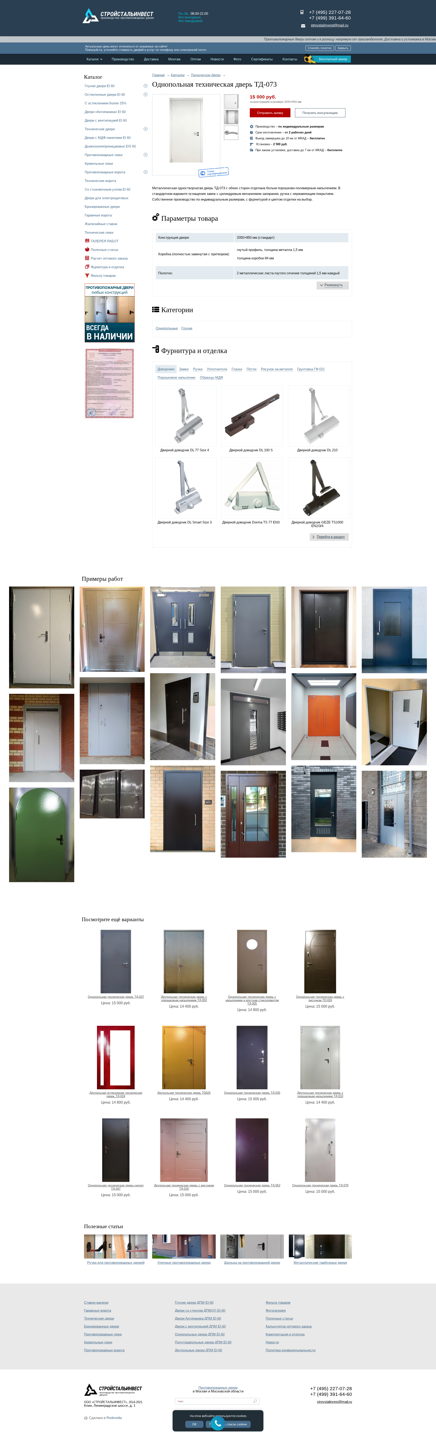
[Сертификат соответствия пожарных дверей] (109, 418)
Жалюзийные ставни (101, 224)
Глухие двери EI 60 (99, 86)
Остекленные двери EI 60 (105, 94)
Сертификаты (262, 59)
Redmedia (114, 1418)
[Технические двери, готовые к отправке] (112, 794)
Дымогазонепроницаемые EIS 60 (110, 146)
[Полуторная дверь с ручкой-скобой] (324, 627)
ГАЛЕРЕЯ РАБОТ (105, 241)
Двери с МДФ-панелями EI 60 (108, 138)
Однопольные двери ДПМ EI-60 (200, 1334)
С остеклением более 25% (105, 103)
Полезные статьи (104, 250)
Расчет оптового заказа (109, 258)
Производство (123, 59)
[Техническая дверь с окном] (394, 722)
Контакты (289, 59)
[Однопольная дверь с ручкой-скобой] (182, 809)
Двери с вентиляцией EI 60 (106, 120)
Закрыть (343, 48)
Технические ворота (100, 181)
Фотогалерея (276, 1310)
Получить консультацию (320, 113)
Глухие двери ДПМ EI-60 (194, 1302)
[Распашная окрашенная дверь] (324, 716)
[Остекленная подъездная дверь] (253, 722)
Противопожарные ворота (105, 172)
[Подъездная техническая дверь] (41, 738)
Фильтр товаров (103, 275)
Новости (217, 59)
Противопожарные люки (103, 155)
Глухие (186, 328)
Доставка (151, 59)
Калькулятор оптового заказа (289, 1326)
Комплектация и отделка (285, 1334)
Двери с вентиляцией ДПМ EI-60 (200, 1326)
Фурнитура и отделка (107, 267)
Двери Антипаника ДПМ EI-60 (198, 1318)
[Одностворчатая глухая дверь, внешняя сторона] (253, 630)
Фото (237, 59)
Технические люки (99, 232)
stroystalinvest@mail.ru (329, 25)
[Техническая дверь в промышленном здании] (112, 720)
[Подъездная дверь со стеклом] (253, 814)
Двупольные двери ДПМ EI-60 (198, 1350)
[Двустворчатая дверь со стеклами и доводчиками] (182, 627)
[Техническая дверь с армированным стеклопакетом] (394, 630)
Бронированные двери (102, 207)
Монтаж (174, 59)
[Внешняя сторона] (186, 134)
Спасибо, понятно (320, 48)
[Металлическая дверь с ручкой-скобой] (182, 716)
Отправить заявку (270, 113)
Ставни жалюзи (96, 1302)
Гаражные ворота (98, 215)
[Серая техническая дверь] (41, 637)
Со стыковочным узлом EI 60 (107, 189)
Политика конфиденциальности (290, 1350)
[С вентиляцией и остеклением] (324, 809)
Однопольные (167, 328)
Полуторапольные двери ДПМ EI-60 (203, 1342)
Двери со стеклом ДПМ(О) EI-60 (200, 1310)
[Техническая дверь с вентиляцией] (112, 629)
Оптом (196, 59)
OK (194, 1424)
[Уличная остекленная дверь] (394, 814)
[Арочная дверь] (41, 835)
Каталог (93, 59)
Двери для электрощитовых (107, 198)
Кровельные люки (99, 163)
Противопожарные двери (218, 1387)
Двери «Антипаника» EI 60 (105, 112)
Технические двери (100, 129)
